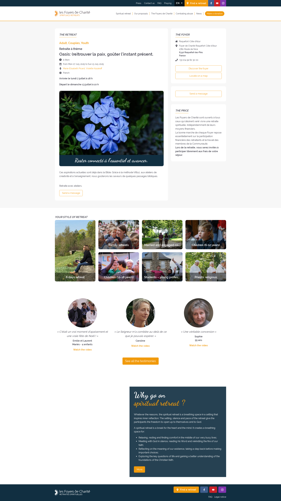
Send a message (71, 193)
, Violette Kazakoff (93, 68)
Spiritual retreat (123, 13)
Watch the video (82, 349)
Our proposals (141, 13)
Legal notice (220, 497)
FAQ (159, 3)
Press (138, 3)
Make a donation (215, 13)
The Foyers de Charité (161, 13)
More (139, 469)
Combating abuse (184, 13)
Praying (168, 3)
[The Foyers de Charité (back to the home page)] (72, 13)
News (199, 13)
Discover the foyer (198, 68)
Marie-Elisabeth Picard (74, 68)
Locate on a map (198, 75)
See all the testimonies (140, 361)
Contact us (149, 3)
